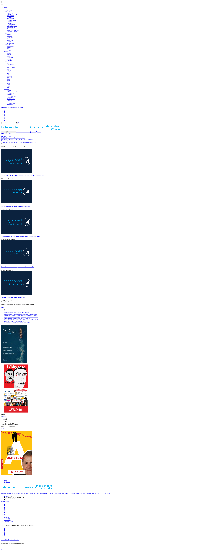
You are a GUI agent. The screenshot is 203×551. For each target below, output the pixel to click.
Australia (6, 89)
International (10, 40)
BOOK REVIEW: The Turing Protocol (14, 321)
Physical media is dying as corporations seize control (14, 140)
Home (5, 7)
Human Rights (10, 64)
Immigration (10, 104)
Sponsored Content (12, 31)
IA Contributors (11, 24)
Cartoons (9, 66)
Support (10, 540)
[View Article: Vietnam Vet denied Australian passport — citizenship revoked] (16, 263)
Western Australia (11, 103)
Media (8, 56)
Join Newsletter (11, 27)
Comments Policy (11, 20)
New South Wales (11, 96)
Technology (10, 57)
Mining (9, 59)
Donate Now (4, 428)
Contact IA (10, 21)
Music (8, 73)
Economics (10, 39)
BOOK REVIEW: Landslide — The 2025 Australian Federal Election (21, 320)
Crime (8, 74)
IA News (9, 10)
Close (2, 545)
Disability (9, 76)
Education (9, 77)
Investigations (10, 43)
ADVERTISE (10, 18)
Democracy (10, 37)
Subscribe (3, 501)
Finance (9, 54)
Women (9, 81)
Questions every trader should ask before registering (17, 318)
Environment (7, 44)
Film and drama (11, 67)
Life (5, 61)
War (8, 87)
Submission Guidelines (12, 30)
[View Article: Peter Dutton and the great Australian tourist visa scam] (16, 203)
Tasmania (9, 100)
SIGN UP (3, 307)
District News (10, 93)
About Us (6, 517)
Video (8, 84)
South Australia (11, 99)
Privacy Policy (10, 28)
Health (8, 79)
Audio (8, 86)
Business (6, 51)
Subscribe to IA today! (6, 136)
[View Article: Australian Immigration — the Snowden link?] (16, 294)
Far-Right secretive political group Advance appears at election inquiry (21, 317)
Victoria (9, 101)
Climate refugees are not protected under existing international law (20, 314)
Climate (9, 50)
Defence (9, 41)
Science (9, 49)
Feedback (9, 23)
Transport (9, 60)
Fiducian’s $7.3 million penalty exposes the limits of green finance (17, 139)
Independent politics (12, 26)
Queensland (10, 97)
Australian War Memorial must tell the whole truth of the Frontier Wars (18, 142)
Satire (8, 83)
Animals (9, 70)
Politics (6, 33)
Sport (8, 80)
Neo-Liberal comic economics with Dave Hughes (13, 138)
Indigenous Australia (12, 91)
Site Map (6, 522)
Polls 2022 (9, 36)
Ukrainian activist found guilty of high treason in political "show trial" (21, 315)
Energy (9, 47)
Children (9, 71)
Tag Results (7, 482)
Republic (9, 94)
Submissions (7, 518)
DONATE (9, 17)
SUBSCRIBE (10, 16)
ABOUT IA (7, 11)
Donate (8, 501)
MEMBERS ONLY (12, 14)
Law (8, 69)
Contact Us (8, 496)
